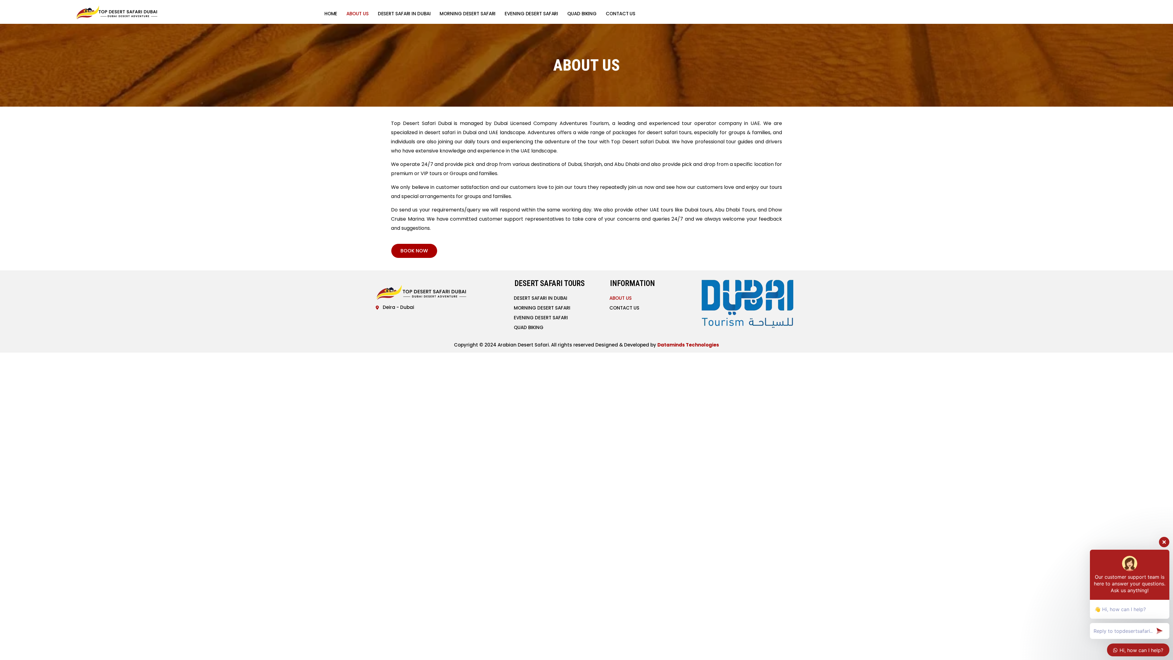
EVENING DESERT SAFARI (531, 13)
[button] (414, 251)
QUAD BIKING (582, 13)
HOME (331, 13)
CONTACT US (620, 13)
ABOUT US (357, 13)
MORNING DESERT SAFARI (467, 13)
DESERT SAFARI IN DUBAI (404, 13)
